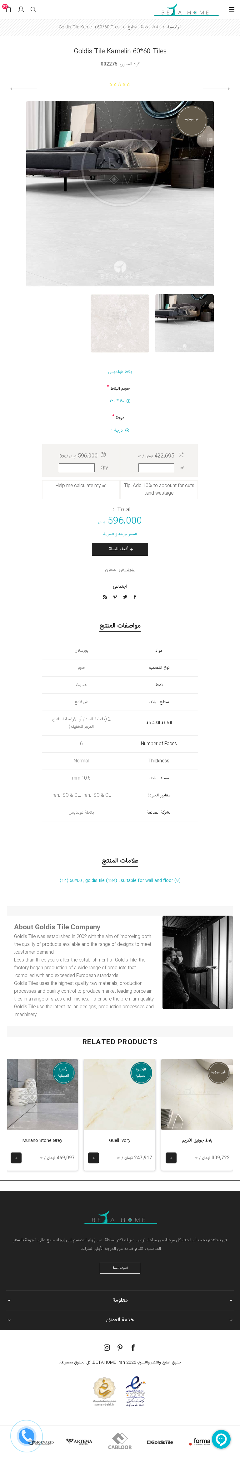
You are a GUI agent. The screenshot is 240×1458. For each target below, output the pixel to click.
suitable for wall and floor (147, 880)
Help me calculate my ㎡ (81, 486)
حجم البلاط (120, 389)
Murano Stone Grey (42, 1140)
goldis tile (95, 880)
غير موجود (191, 119)
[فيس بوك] (133, 1348)
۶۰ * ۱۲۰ (117, 401)
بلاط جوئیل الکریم (197, 1140)
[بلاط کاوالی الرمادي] (23, 89)
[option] (184, 323)
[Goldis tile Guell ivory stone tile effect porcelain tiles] (119, 1094)
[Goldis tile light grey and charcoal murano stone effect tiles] (42, 1094)
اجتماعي (120, 586)
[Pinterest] (120, 1348)
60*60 (75, 880)
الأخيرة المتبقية (141, 1072)
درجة (120, 418)
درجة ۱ (117, 430)
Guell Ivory (119, 1140)
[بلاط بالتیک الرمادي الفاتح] (216, 89)
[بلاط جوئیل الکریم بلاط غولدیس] (197, 1094)
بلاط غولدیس (120, 372)
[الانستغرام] (107, 1348)
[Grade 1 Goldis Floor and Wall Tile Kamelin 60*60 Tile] (184, 323)
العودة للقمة (120, 1268)
